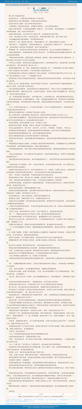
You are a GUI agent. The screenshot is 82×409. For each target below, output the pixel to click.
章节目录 (41, 394)
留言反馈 (46, 12)
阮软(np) (16, 401)
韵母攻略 (14, 399)
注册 (76, 1)
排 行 (19, 1)
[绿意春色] (36, 8)
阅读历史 (70, 1)
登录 (73, 1)
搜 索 (26, 1)
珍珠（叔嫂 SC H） (55, 399)
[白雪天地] (35, 8)
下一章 (62, 394)
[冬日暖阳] (31, 8)
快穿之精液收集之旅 (64, 399)
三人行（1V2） (71, 399)
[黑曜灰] (33, 8)
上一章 (19, 394)
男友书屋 (7, 1)
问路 (50, 399)
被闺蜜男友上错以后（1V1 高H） (30, 399)
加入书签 (41, 12)
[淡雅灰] (43, 8)
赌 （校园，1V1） (19, 399)
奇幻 (9, 4)
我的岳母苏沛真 (41, 399)
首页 (7, 4)
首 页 (12, 1)
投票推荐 (35, 12)
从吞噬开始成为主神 (15, 4)
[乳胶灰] (46, 8)
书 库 (16, 1)
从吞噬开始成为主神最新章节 (61, 403)
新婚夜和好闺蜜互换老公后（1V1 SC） (26, 401)
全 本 (23, 1)
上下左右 (46, 399)
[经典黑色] (42, 8)
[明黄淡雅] (32, 8)
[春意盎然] (45, 8)
